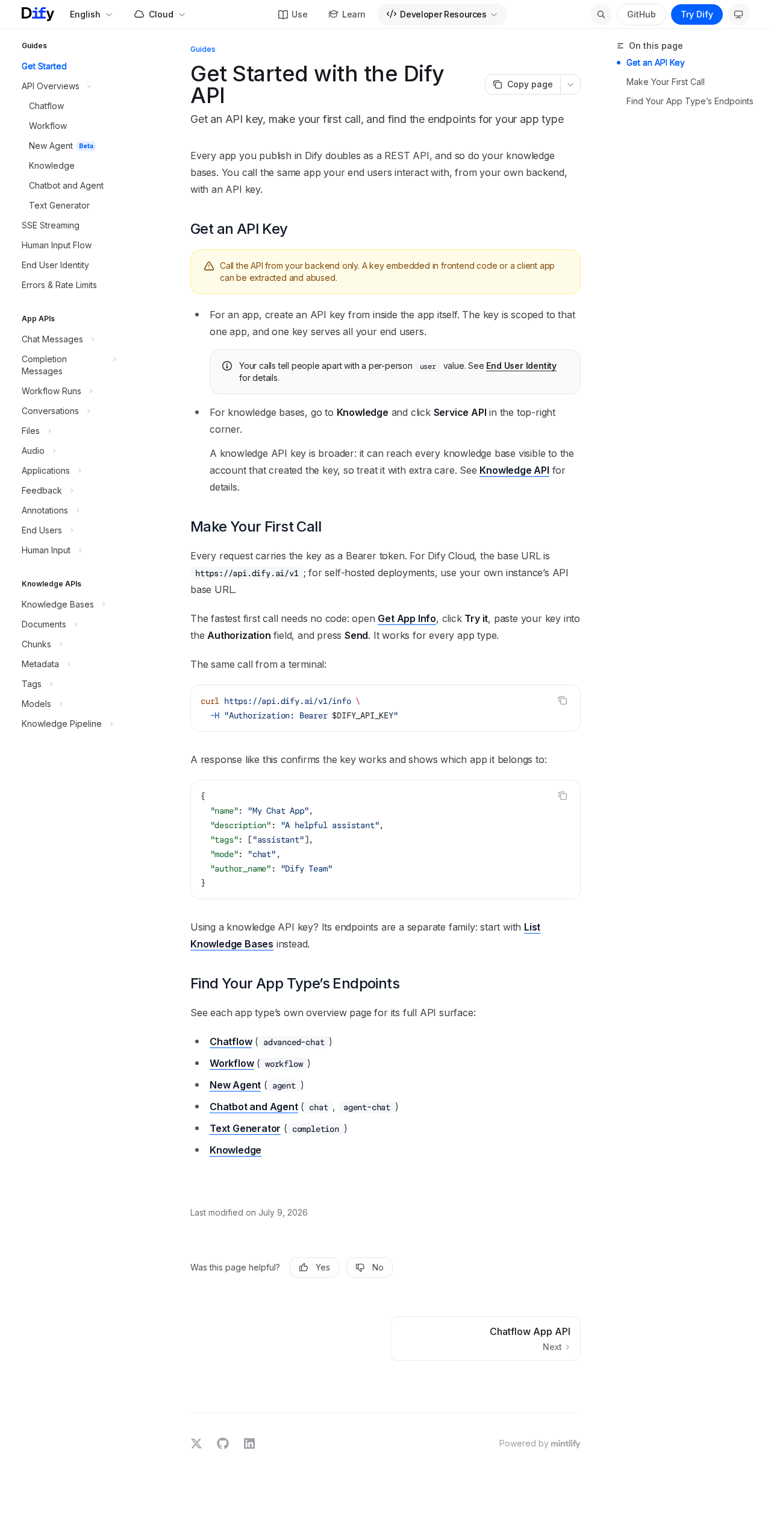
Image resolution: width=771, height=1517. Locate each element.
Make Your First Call (665, 82)
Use (299, 14)
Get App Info (407, 618)
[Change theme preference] (738, 14)
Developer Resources (443, 14)
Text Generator (245, 1128)
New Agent (235, 1085)
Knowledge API (514, 470)
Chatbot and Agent (254, 1107)
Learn (353, 14)
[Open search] (601, 14)
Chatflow (231, 1041)
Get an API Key (655, 62)
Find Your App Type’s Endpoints (690, 101)
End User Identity (521, 365)
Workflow (232, 1063)
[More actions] (570, 84)
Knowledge (235, 1150)
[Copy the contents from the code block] (562, 700)
